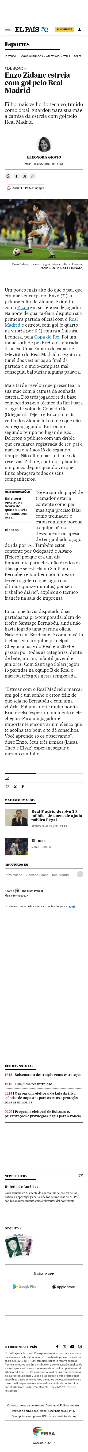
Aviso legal (52, 1405)
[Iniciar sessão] (79, 29)
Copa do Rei (47, 337)
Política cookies (69, 1405)
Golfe (78, 56)
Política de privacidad (25, 1410)
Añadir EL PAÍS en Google (28, 188)
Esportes (17, 44)
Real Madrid (14, 68)
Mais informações (15, 895)
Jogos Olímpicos (31, 56)
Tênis (66, 56)
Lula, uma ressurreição (33, 1084)
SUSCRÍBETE (64, 29)
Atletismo (53, 56)
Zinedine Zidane (37, 875)
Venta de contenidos (32, 1405)
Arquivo (12, 1228)
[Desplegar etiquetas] (80, 874)
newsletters (16, 1176)
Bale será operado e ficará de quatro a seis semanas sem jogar (16, 508)
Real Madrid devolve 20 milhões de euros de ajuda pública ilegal (56, 816)
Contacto (12, 1405)
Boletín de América (21, 1187)
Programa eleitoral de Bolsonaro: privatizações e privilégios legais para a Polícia (43, 1114)
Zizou (23, 307)
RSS (44, 1416)
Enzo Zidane (13, 875)
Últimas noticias (19, 1066)
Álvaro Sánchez (41, 826)
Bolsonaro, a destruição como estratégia (48, 1075)
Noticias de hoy (66, 1416)
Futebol (10, 56)
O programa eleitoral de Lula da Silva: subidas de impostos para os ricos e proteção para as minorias (41, 1097)
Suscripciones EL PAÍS (61, 1410)
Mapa (43, 1410)
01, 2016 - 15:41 (48, 164)
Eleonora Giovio (44, 157)
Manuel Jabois (41, 847)
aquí (72, 906)
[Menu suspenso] (8, 29)
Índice (52, 1416)
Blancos (12, 530)
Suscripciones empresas (26, 1416)
